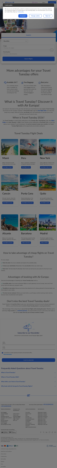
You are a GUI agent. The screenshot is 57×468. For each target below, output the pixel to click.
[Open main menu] (2, 2)
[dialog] (28, 11)
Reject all (47, 15)
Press (2, 464)
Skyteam (2, 461)
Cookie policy (21, 11)
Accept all (22, 15)
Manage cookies (35, 15)
